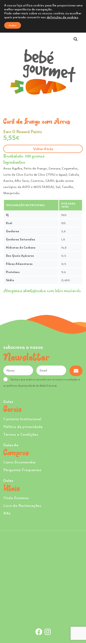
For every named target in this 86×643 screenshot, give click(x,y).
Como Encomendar (19, 462)
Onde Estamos (16, 497)
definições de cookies (62, 17)
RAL (7, 513)
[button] (76, 39)
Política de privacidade (23, 426)
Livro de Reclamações (22, 505)
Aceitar (13, 25)
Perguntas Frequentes (22, 469)
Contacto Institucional (22, 418)
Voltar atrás (43, 148)
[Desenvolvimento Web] (43, 617)
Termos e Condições (20, 434)
